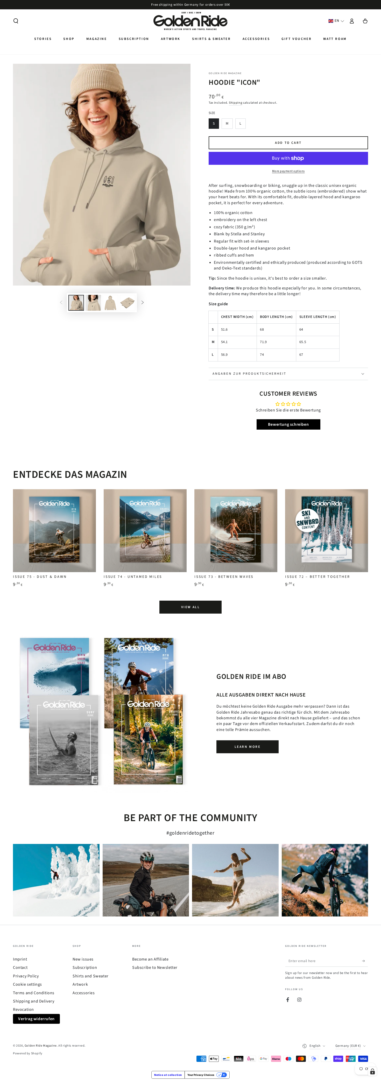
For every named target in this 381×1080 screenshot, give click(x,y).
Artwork (80, 984)
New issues (83, 959)
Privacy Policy (26, 976)
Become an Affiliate (150, 959)
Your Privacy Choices (200, 1074)
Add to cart (288, 142)
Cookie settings (27, 984)
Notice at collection (168, 1074)
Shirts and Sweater (91, 976)
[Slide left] (61, 303)
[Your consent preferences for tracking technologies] (372, 1071)
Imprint (20, 959)
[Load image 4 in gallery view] (127, 303)
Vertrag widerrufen (36, 1019)
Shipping (235, 103)
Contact (20, 967)
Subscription (85, 967)
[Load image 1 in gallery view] (76, 303)
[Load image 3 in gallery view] (110, 303)
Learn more (248, 746)
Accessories (84, 993)
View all (190, 607)
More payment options (288, 171)
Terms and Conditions (33, 993)
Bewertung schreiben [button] (288, 424)
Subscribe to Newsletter (155, 967)
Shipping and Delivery (33, 1001)
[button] (16, 21)
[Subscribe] (365, 961)
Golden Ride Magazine (225, 73)
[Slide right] (142, 303)
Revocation (23, 1009)
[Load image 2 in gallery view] (93, 303)
